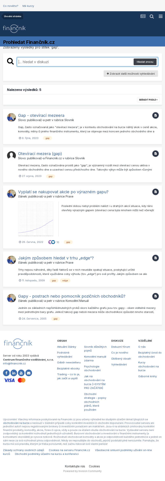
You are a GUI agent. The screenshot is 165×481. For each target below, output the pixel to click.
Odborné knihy (147, 376)
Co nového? (10, 5)
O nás (142, 346)
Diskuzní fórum (120, 346)
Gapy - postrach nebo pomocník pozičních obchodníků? (71, 296)
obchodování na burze (16, 422)
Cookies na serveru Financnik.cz (69, 450)
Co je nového (119, 352)
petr (48, 120)
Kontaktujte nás (75, 466)
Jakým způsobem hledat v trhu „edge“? (56, 258)
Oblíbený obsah (121, 358)
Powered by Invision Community (82, 471)
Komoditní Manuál (77, 300)
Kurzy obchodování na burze (148, 366)
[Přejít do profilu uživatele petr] (11, 117)
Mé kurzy (28, 5)
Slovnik (69, 120)
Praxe (69, 196)
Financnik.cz (53, 158)
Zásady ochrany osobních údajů (23, 450)
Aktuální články (66, 346)
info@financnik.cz (14, 363)
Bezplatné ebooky (68, 368)
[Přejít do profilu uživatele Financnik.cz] (11, 155)
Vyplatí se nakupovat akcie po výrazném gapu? (63, 191)
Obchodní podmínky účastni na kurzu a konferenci (47, 453)
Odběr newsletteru (69, 362)
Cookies (94, 466)
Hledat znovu (145, 61)
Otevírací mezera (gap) (40, 153)
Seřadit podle (147, 100)
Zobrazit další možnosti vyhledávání (132, 73)
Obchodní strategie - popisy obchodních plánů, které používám (95, 401)
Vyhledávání (119, 364)
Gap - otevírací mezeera (41, 115)
